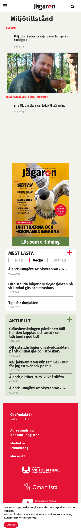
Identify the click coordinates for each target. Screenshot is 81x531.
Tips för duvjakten (23, 302)
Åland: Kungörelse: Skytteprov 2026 (37, 269)
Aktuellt (20, 321)
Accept (11, 524)
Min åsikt (17, 456)
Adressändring (22, 430)
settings (31, 517)
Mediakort (18, 443)
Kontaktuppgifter (24, 435)
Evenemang (19, 448)
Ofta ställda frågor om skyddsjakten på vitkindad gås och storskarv (40, 286)
